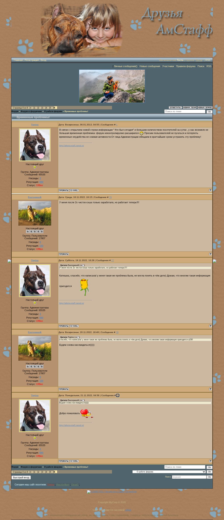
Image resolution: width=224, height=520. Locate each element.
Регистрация (32, 60)
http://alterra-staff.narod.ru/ (71, 145)
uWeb (128, 510)
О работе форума (53, 111)
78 (117, 332)
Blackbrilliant (62, 484)
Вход (43, 60)
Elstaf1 (75, 484)
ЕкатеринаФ (35, 197)
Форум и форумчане (31, 111)
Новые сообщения (150, 66)
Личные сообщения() (125, 66)
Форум (14, 111)
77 (112, 260)
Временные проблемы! (76, 111)
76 (110, 197)
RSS (207, 60)
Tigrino (34, 124)
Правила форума (185, 66)
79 (117, 395)
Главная (18, 60)
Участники (168, 66)
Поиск (201, 66)
